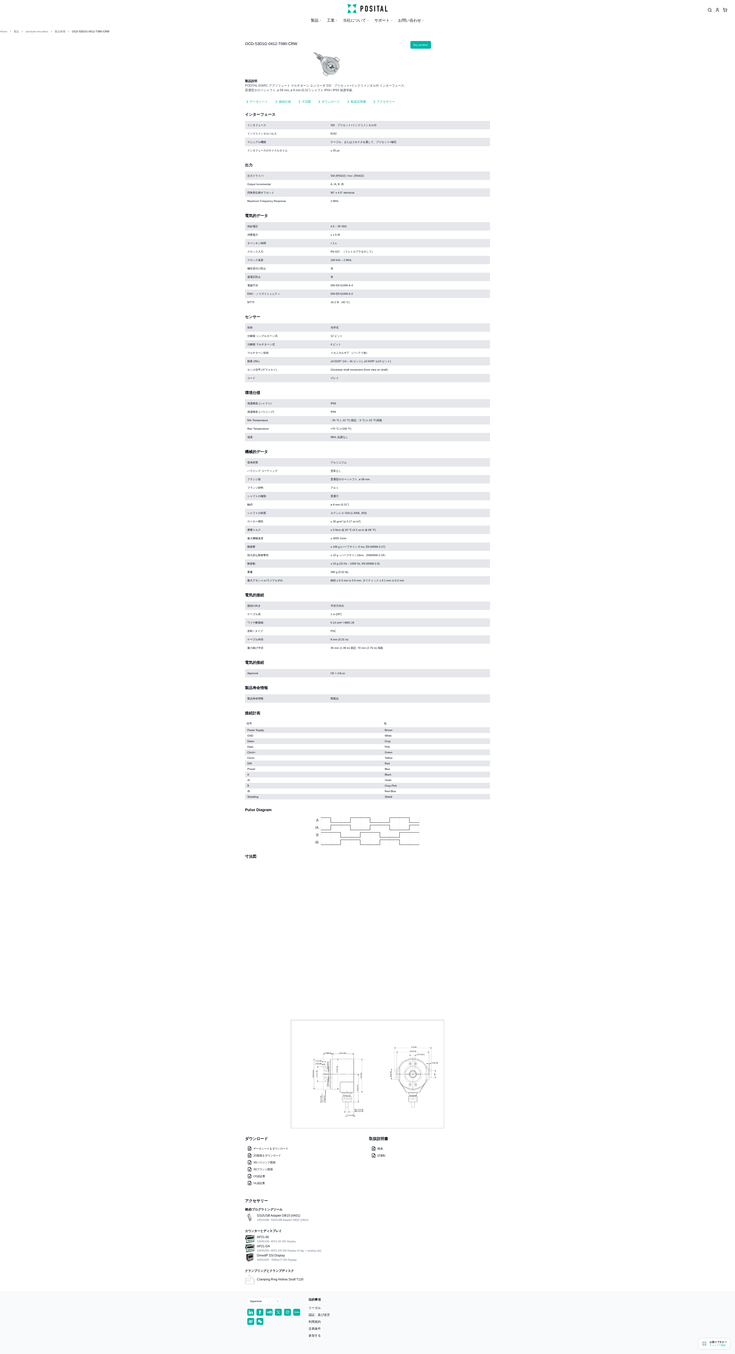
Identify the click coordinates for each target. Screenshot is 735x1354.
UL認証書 (259, 1183)
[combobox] (264, 1301)
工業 (331, 20)
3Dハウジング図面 (264, 1162)
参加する (315, 1335)
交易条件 (315, 1328)
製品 (314, 20)
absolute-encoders (37, 31)
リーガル (315, 1308)
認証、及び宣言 (319, 1314)
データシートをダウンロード (270, 1148)
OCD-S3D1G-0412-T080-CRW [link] (90, 31)
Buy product (420, 44)
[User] (709, 10)
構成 (380, 1148)
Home (3, 31)
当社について (354, 20)
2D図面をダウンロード (267, 1155)
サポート (382, 20)
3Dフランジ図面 (263, 1169)
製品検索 (60, 31)
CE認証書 (259, 1176)
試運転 (381, 1155)
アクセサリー (386, 101)
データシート (259, 101)
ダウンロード (331, 101)
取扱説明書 (358, 101)
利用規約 (315, 1321)
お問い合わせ (409, 20)
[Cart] (725, 10)
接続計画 (285, 101)
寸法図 (306, 101)
